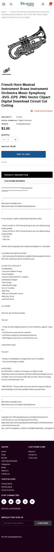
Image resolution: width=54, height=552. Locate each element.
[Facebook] (3, 501)
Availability (6, 117)
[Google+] (18, 501)
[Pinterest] (32, 501)
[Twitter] (10, 501)
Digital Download (9, 120)
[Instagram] (25, 501)
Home (3, 12)
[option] (27, 42)
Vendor (4, 124)
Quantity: (5, 135)
